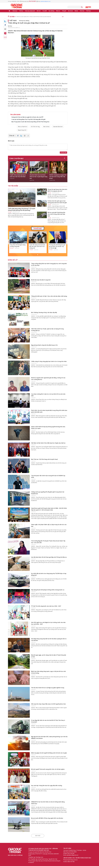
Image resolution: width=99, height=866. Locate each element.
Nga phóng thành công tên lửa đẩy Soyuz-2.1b (44, 345)
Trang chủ (9, 10)
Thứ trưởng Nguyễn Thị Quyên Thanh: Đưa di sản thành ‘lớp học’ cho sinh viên (48, 541)
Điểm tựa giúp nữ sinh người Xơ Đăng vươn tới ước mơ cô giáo (49, 753)
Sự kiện (12, 16)
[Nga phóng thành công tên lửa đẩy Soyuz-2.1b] (19, 351)
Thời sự (21, 11)
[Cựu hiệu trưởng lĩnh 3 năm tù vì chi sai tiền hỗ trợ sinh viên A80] (19, 400)
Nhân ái (58, 11)
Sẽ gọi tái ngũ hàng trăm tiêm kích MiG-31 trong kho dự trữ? (57, 190)
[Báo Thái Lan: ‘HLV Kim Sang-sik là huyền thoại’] (58, 167)
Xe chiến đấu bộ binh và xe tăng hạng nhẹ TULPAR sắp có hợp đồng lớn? (48, 574)
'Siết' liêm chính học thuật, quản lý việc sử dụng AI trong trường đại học (47, 329)
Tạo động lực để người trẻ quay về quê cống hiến (45, 834)
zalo (5, 20)
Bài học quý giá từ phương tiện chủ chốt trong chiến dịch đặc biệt (56, 214)
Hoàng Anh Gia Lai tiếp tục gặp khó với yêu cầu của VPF (27, 117)
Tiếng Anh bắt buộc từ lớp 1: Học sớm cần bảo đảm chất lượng (49, 296)
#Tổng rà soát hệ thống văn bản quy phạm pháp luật (25, 16)
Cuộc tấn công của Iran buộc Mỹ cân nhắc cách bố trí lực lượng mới (18, 246)
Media (76, 11)
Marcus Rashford (22, 126)
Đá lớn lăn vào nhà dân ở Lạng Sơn (41, 280)
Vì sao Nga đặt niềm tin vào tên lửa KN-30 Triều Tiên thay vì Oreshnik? (48, 721)
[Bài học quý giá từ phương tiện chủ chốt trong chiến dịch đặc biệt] (42, 215)
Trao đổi (44, 11)
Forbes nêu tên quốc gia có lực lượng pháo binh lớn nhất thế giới (57, 201)
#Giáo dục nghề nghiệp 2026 (43, 16)
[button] (37, 254)
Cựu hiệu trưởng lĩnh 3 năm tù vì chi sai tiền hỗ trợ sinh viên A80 (48, 395)
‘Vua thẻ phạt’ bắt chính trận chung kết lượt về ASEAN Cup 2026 (48, 476)
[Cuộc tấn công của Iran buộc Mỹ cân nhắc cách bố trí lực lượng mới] (18, 237)
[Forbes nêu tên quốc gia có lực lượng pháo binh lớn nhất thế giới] (42, 203)
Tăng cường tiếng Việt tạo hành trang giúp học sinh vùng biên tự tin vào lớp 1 (49, 264)
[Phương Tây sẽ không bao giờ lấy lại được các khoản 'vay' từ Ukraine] (38, 237)
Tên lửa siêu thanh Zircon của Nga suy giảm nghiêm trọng (47, 687)
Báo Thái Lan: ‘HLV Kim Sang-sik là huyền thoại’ (58, 175)
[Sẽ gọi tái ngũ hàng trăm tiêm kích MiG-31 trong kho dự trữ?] (42, 192)
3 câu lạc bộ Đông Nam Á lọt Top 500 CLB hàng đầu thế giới (28, 119)
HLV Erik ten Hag (35, 126)
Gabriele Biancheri (58, 126)
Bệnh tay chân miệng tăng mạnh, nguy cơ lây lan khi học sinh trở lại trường (48, 672)
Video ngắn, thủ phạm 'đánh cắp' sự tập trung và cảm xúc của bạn (48, 525)
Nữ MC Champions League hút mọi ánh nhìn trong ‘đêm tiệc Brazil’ (38, 176)
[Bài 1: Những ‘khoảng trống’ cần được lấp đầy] (19, 319)
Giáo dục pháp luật (30, 11)
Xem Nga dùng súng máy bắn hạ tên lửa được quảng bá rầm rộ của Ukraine (48, 639)
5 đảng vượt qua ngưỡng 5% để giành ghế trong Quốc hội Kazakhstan (47, 492)
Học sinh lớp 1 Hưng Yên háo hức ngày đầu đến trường (56, 245)
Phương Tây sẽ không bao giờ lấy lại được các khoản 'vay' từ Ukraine (37, 246)
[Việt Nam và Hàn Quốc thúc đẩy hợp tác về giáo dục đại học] (19, 449)
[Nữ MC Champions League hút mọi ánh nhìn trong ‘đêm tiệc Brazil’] (39, 167)
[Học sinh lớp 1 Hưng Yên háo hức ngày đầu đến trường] (57, 237)
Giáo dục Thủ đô (88, 7)
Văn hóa (82, 11)
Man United (46, 126)
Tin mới (5, 37)
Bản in (5, 28)
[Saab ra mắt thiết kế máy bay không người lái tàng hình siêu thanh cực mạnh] (19, 433)
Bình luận (5, 33)
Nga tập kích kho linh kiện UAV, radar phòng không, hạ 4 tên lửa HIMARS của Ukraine (49, 737)
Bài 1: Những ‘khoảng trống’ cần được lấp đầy (44, 312)
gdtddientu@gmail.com (45, 1)
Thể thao (88, 11)
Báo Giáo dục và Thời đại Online (16, 6)
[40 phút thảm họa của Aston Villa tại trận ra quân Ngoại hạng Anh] (19, 167)
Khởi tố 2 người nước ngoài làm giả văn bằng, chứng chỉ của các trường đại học (48, 378)
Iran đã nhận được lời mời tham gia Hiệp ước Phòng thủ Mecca (49, 557)
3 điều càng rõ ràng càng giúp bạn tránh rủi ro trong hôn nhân (49, 361)
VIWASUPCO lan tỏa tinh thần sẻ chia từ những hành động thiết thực (48, 802)
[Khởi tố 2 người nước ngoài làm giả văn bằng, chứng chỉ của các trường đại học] (19, 384)
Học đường (51, 11)
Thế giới (64, 11)
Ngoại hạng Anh (22, 130)
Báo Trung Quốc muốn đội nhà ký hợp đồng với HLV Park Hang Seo (30, 122)
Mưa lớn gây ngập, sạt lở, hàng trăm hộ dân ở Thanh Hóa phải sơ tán (48, 656)
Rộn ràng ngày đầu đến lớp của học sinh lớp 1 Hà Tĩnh (46, 851)
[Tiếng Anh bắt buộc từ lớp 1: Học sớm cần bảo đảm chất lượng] (19, 302)
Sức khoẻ (70, 11)
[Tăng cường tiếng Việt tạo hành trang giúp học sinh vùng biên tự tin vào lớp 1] (19, 270)
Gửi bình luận (63, 152)
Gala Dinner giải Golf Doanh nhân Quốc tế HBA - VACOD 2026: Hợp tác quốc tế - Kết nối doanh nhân (49, 509)
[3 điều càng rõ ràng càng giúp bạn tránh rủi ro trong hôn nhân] (19, 368)
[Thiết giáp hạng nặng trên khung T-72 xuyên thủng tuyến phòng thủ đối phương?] (22, 198)
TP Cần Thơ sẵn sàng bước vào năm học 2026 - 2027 (46, 606)
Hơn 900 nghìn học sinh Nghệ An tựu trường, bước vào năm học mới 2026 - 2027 (48, 623)
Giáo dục (15, 11)
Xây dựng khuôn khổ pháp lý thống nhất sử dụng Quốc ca (47, 590)
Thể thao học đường (24, 20)
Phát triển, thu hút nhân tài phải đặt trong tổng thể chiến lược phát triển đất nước (49, 411)
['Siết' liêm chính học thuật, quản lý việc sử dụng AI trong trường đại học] (19, 335)
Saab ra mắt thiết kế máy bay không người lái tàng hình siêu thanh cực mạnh (48, 427)
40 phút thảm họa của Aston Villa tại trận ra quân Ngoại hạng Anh (18, 176)
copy (28, 135)
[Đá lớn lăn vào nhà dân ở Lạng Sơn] (19, 286)
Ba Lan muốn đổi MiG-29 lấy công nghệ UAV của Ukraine (47, 818)
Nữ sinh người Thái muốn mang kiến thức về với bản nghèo (48, 769)
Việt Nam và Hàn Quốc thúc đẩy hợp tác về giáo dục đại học (48, 443)
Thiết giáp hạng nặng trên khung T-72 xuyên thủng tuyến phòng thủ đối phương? (21, 209)
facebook (5, 24)
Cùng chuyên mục (16, 158)
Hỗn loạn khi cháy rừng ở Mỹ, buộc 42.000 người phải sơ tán (48, 704)
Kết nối (38, 11)
